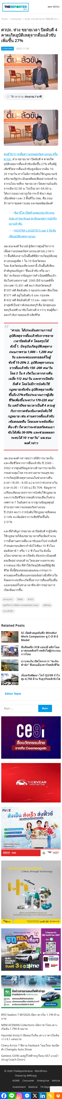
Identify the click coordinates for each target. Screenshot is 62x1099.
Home (4, 18)
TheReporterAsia (23, 1071)
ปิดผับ (20, 599)
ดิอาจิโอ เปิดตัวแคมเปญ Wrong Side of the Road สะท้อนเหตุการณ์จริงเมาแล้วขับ (33, 218)
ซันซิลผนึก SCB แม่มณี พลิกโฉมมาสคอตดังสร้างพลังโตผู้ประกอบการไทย (41, 650)
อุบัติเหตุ (47, 605)
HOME (16, 1080)
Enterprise (43, 1080)
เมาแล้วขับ (8, 611)
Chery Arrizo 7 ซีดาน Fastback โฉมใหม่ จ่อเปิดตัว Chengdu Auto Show (30, 1047)
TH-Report (46, 1087)
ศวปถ (30, 599)
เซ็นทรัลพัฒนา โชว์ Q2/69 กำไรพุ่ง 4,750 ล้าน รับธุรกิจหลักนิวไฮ (40, 677)
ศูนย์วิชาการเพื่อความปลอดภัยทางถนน (20, 605)
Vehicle (56, 1080)
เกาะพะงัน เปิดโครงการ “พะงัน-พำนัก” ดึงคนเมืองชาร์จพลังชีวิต (40, 663)
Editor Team (13, 694)
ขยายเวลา (8, 599)
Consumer (16, 18)
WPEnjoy (32, 1075)
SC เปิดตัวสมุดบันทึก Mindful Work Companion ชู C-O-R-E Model (39, 636)
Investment (19, 1087)
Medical (33, 1087)
